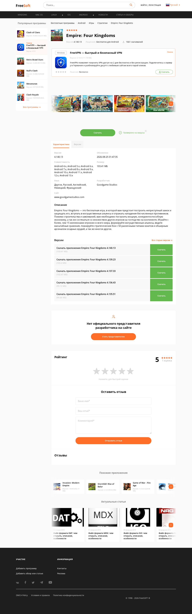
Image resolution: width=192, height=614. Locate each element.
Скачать (98, 132)
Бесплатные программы (62, 23)
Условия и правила (40, 595)
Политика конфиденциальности (68, 595)
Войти (144, 5)
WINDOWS (22, 14)
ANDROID (83, 14)
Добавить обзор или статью (29, 573)
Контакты (61, 568)
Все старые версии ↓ (162, 240)
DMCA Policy (22, 595)
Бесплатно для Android (107, 41)
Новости (103, 14)
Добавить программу (26, 568)
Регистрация (155, 5)
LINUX (54, 14)
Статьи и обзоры (125, 14)
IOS (69, 14)
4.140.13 (74, 41)
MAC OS (39, 14)
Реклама (61, 573)
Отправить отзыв (113, 440)
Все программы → (32, 107)
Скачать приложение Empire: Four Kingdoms (86, 248)
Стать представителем (113, 336)
